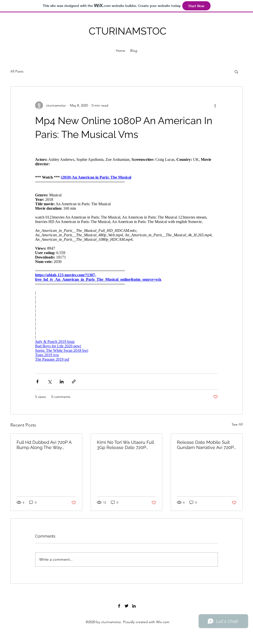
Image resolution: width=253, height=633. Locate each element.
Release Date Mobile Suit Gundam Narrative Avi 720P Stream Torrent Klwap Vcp (205, 445)
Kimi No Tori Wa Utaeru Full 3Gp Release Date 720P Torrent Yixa (125, 445)
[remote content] (126, 257)
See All (237, 424)
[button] (236, 72)
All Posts (16, 71)
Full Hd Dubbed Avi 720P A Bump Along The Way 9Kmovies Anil (44, 445)
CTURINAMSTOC (127, 31)
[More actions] (215, 105)
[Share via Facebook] (37, 381)
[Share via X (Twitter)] (49, 381)
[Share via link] (73, 381)
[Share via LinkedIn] (61, 381)
